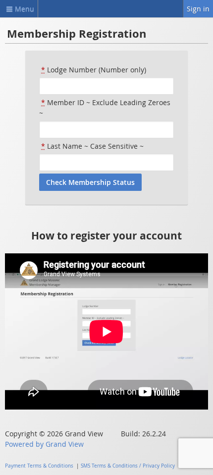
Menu (24, 8)
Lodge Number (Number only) (93, 69)
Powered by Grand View (44, 444)
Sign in (198, 8)
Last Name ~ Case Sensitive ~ (92, 146)
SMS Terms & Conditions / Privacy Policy (128, 466)
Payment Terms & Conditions (39, 466)
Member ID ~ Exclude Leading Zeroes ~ (104, 108)
